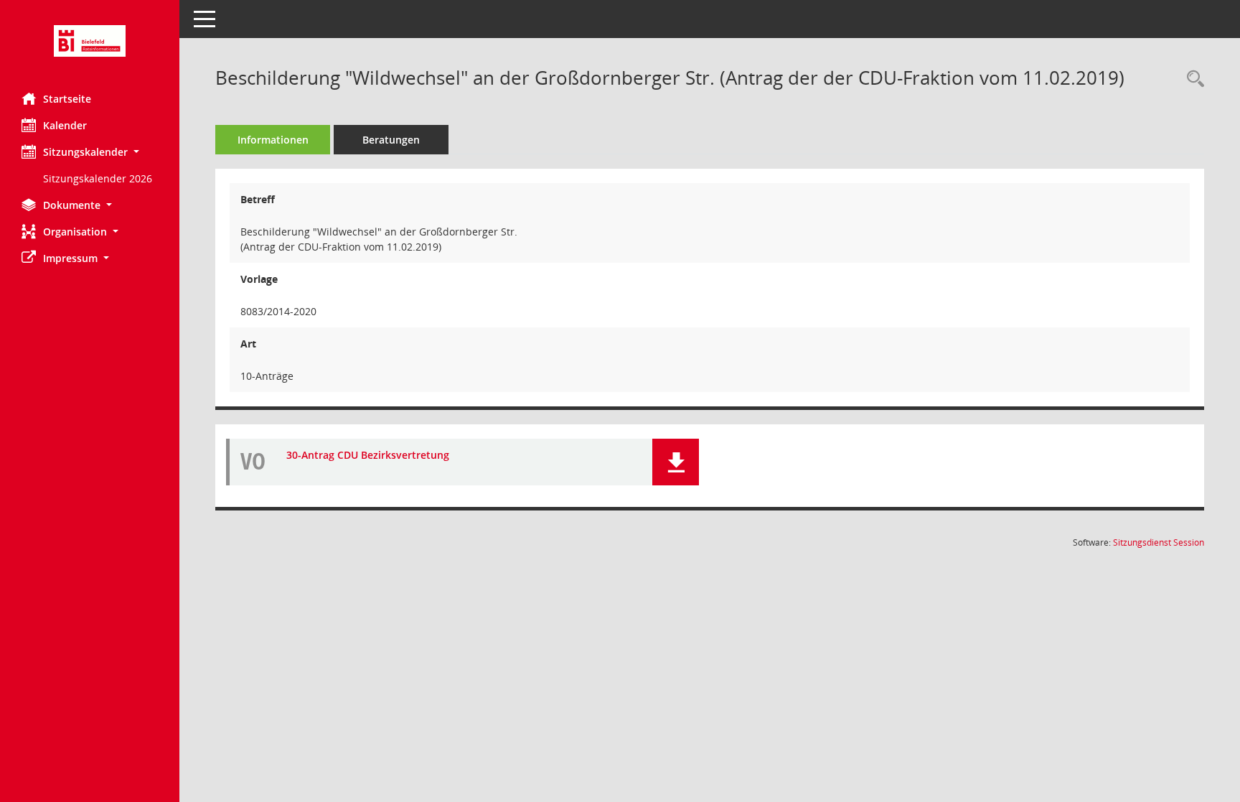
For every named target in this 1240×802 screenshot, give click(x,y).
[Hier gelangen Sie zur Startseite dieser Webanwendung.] (89, 41)
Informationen (273, 139)
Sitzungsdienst (1158, 542)
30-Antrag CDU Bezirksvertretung (367, 455)
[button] (89, 152)
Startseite (67, 99)
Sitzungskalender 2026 (97, 178)
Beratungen (391, 139)
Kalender (65, 125)
